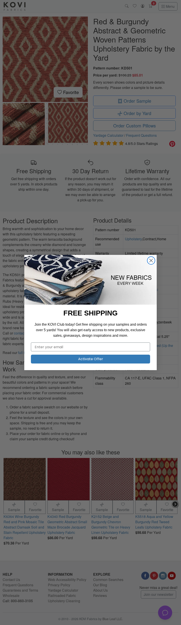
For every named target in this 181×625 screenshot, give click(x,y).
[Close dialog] (151, 260)
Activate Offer (90, 359)
